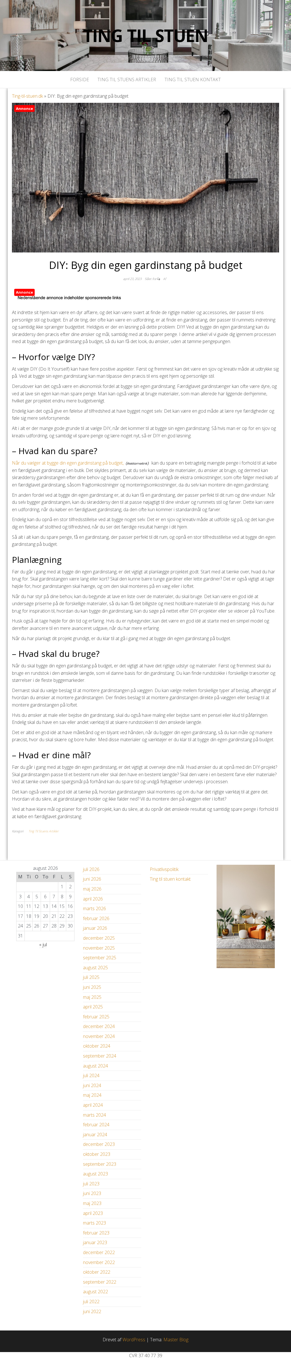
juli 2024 (91, 1075)
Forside (79, 79)
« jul (43, 944)
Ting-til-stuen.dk (27, 96)
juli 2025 (91, 977)
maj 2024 (92, 1095)
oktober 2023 (96, 1154)
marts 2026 (94, 908)
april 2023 (93, 1213)
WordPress (133, 1339)
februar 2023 (96, 1233)
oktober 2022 (96, 1272)
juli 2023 (91, 1184)
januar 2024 (95, 1134)
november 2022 (99, 1262)
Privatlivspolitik (164, 869)
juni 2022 (92, 1311)
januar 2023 (95, 1242)
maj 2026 (92, 889)
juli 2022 (91, 1301)
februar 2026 (96, 918)
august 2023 (95, 1174)
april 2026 (93, 899)
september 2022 (99, 1282)
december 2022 (99, 1252)
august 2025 (95, 967)
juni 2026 (92, 879)
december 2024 (99, 1026)
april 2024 (93, 1105)
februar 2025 (96, 1017)
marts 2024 (94, 1115)
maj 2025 (92, 997)
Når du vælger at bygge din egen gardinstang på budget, (68, 463)
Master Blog (175, 1339)
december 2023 (99, 1144)
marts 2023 (94, 1223)
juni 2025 (92, 987)
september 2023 (99, 1164)
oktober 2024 (96, 1046)
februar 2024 (96, 1124)
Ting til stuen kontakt (193, 79)
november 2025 (99, 948)
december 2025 (99, 938)
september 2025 (99, 957)
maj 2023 (92, 1203)
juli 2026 (91, 869)
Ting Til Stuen (145, 35)
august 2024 (95, 1066)
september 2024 (99, 1056)
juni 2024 (92, 1085)
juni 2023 (92, 1193)
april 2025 (93, 1007)
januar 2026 (95, 928)
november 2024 (99, 1036)
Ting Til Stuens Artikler (126, 79)
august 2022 (95, 1291)
